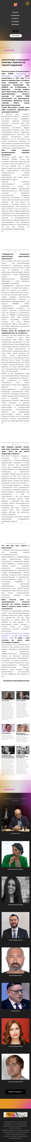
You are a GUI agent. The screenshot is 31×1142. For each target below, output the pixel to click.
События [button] (15, 12)
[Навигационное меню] (27, 3)
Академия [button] (15, 21)
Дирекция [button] (15, 24)
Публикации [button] (15, 15)
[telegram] (14, 31)
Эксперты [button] (15, 18)
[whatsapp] (17, 31)
